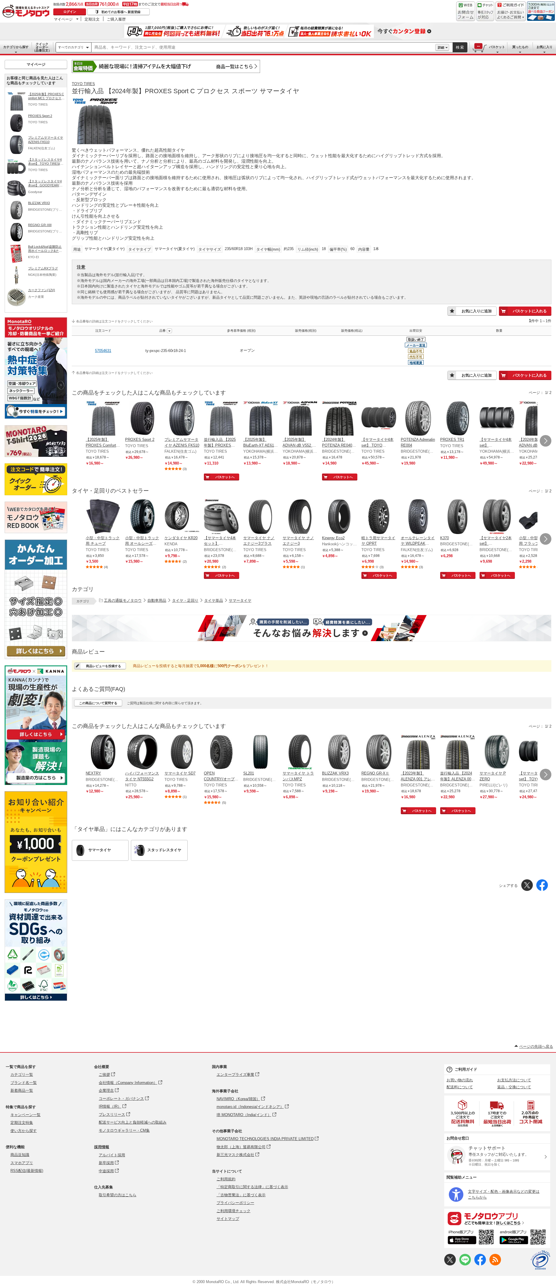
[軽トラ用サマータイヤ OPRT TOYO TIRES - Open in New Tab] (378, 517)
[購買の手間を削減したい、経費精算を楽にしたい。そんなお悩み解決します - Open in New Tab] (311, 628)
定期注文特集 (21, 1122)
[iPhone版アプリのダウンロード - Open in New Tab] (470, 1238)
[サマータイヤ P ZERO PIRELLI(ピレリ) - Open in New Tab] (497, 752)
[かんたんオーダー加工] (36, 657)
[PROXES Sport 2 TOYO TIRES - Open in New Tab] (142, 419)
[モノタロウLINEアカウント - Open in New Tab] (465, 1264)
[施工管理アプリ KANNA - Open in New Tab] (36, 739)
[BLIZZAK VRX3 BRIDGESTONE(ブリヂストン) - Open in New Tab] (339, 752)
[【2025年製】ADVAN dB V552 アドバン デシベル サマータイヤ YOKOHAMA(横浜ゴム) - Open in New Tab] (300, 419)
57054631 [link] (103, 350)
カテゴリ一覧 (21, 1074)
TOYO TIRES (83, 84)
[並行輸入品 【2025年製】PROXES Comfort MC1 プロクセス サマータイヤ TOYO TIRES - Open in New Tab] (221, 419)
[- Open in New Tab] (463, 1113)
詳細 (441, 47)
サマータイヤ (240, 600)
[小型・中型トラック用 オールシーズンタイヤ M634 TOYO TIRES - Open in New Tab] (142, 517)
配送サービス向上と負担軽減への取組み (133, 1122)
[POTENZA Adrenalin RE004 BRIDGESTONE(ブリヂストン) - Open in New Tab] (418, 419)
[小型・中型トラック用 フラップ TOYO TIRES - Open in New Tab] (536, 517)
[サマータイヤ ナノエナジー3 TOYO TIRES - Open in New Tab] (300, 517)
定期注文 (92, 19)
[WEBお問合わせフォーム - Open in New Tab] (465, 11)
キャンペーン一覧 (25, 1115)
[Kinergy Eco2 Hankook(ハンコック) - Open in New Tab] (339, 517)
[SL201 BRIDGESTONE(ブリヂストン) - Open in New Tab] (260, 752)
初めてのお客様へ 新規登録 (120, 12)
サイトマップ (228, 1219)
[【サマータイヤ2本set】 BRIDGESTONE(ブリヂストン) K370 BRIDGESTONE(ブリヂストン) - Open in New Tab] (497, 517)
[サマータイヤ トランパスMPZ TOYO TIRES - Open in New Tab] (300, 752)
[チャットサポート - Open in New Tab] (485, 11)
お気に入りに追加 (477, 311)
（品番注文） (42, 47)
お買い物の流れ (460, 1080)
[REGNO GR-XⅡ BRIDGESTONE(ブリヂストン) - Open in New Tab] (378, 752)
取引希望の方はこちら (117, 1195)
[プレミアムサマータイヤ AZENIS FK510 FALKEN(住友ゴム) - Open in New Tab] (181, 419)
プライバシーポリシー (235, 1203)
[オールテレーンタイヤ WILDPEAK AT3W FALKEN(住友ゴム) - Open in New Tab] (418, 517)
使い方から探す (23, 1131)
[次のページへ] (545, 441)
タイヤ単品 (213, 600)
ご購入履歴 (116, 19)
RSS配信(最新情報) (26, 1170)
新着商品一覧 (21, 1090)
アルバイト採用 (112, 1155)
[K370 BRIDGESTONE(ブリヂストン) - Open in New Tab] (457, 517)
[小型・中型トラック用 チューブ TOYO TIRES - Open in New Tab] (103, 517)
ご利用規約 (226, 1179)
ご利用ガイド (466, 1069)
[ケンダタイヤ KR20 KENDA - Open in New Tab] (181, 517)
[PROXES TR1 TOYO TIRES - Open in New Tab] (457, 419)
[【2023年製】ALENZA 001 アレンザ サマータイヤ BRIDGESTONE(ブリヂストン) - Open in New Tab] (418, 752)
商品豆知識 (19, 1155)
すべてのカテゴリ (71, 47)
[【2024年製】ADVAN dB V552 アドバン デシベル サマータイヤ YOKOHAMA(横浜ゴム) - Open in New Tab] (536, 419)
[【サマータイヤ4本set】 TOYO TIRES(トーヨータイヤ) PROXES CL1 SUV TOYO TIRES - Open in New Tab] (378, 419)
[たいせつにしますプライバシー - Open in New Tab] (540, 1260)
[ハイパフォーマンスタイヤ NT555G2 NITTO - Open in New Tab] (142, 752)
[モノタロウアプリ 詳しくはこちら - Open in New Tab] (497, 1218)
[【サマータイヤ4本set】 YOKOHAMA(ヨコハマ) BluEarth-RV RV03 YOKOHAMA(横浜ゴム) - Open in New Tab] (497, 419)
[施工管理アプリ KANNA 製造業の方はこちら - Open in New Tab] (36, 783)
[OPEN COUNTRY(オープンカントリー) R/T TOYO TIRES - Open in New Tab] (221, 752)
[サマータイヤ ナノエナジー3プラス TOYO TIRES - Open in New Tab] (260, 517)
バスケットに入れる (530, 311)
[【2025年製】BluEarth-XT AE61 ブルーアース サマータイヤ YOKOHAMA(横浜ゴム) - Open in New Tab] (260, 419)
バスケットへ (225, 477)
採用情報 (101, 1147)
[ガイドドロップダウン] (510, 15)
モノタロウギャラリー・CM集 (124, 1130)
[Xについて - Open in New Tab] (450, 1264)
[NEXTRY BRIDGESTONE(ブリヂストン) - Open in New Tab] (103, 752)
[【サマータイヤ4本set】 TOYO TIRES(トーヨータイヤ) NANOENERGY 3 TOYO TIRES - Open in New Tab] (536, 752)
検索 (460, 47)
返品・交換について (514, 1087)
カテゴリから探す (16, 47)
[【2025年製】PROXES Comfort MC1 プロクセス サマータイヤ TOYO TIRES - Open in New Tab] (103, 419)
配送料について (460, 1087)
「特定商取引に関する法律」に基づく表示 (252, 1187)
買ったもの (520, 47)
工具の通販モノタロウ (123, 600)
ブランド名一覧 (23, 1082)
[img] (27, 11)
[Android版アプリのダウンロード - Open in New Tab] (523, 1238)
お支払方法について (514, 1080)
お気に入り (545, 47)
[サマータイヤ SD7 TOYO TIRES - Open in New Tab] (181, 752)
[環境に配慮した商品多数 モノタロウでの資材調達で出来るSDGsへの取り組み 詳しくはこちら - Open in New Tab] (36, 999)
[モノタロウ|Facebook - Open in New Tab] (480, 1264)
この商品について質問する (98, 703)
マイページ (63, 19)
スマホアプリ (21, 1163)
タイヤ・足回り (185, 600)
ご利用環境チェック (233, 1211)
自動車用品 (156, 600)
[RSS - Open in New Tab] (495, 1264)
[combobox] (263, 47)
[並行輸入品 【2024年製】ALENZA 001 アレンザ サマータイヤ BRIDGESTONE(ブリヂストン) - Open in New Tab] (457, 752)
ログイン (69, 11)
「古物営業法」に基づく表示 (241, 1195)
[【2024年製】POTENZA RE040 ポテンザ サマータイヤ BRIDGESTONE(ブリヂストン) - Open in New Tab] (339, 419)
